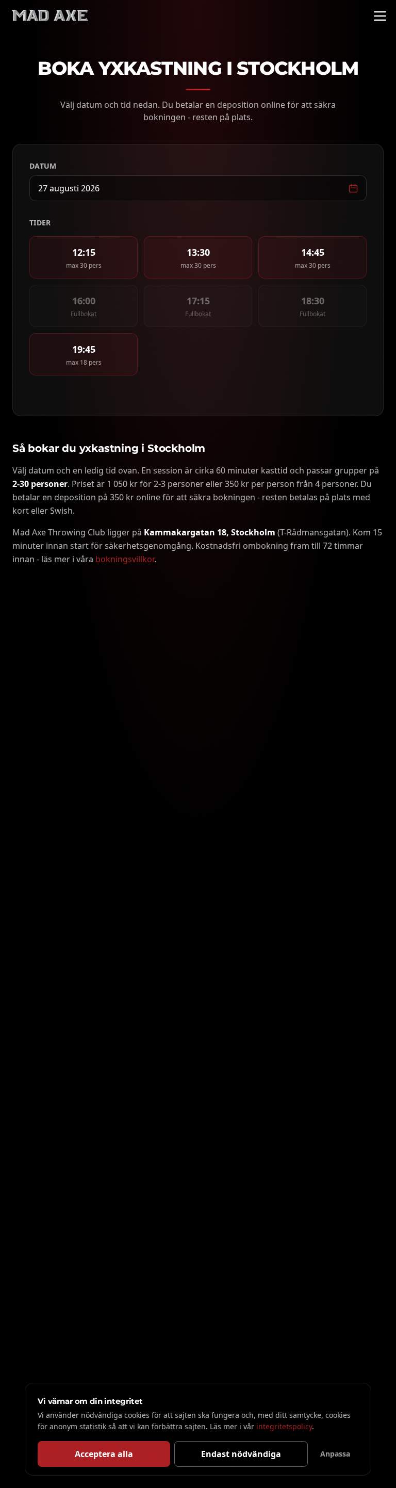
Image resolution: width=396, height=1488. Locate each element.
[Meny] (380, 16)
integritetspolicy (284, 1426)
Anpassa (335, 1454)
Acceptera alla (104, 1454)
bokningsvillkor (124, 559)
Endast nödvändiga (241, 1454)
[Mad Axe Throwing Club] (49, 16)
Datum (43, 166)
